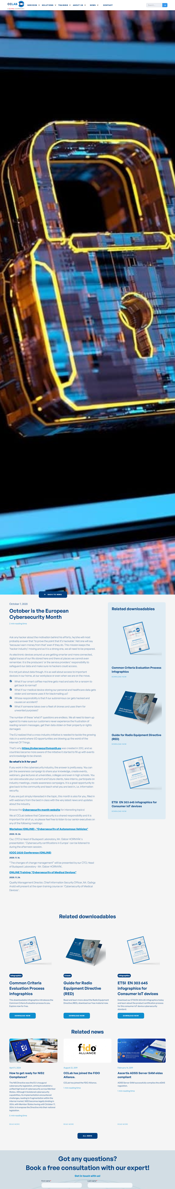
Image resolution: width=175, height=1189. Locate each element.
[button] (33, 5)
